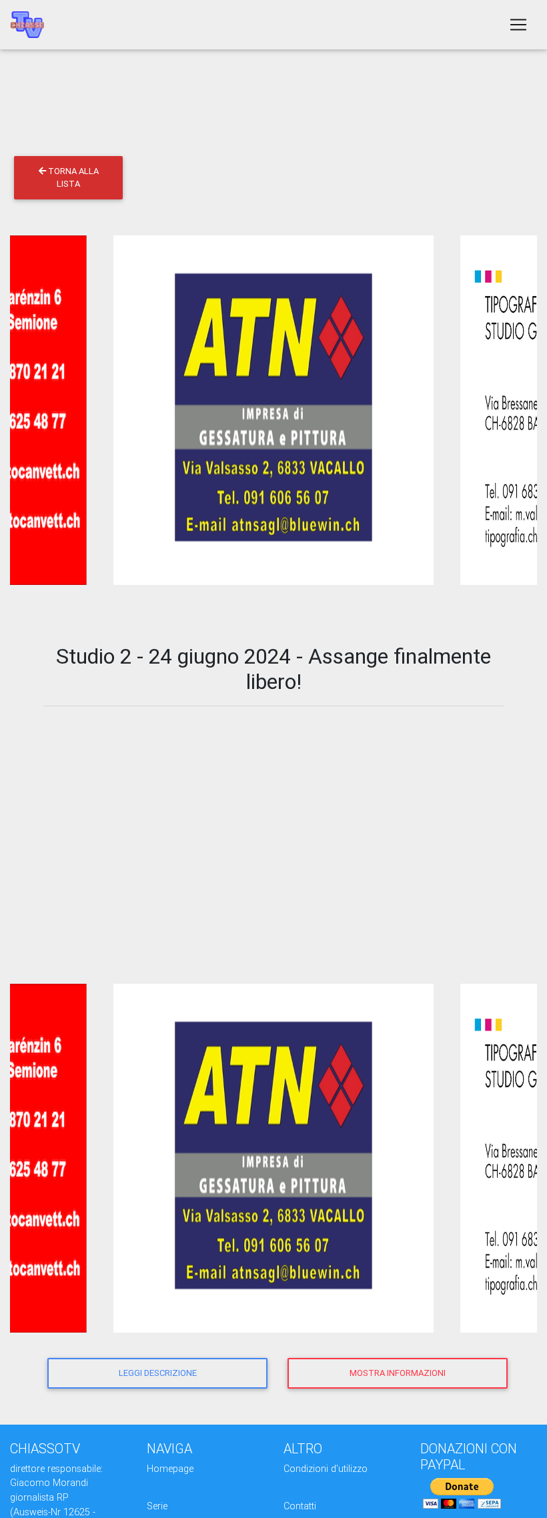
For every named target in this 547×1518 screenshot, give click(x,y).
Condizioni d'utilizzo (326, 1469)
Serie (157, 1506)
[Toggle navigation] (518, 24)
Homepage (170, 1469)
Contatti (300, 1506)
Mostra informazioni (398, 1373)
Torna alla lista (72, 177)
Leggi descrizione (158, 1373)
